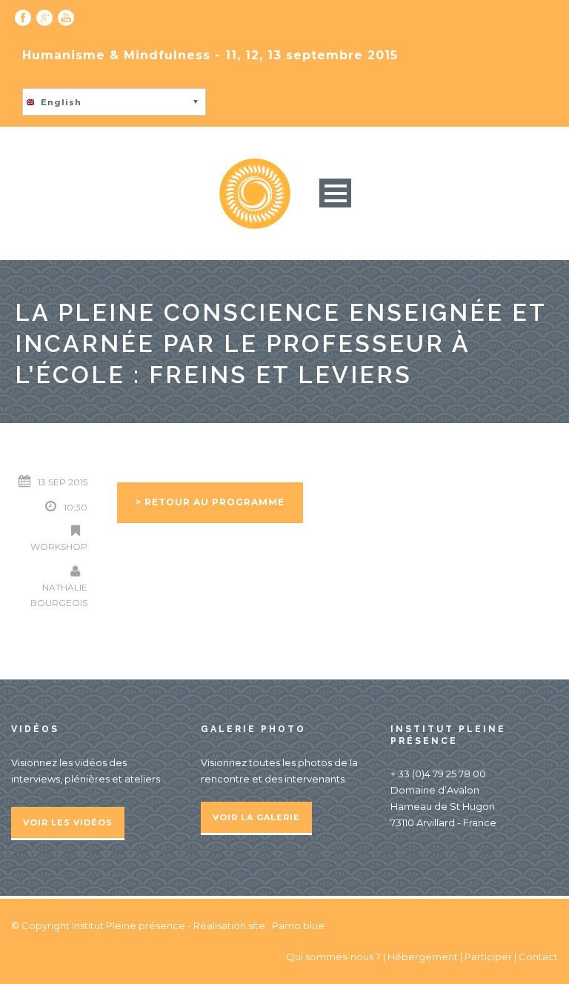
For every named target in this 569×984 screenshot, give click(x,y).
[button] (114, 102)
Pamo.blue (298, 925)
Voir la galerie (256, 817)
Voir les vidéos (68, 822)
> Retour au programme (210, 502)
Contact (538, 957)
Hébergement (422, 957)
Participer (488, 957)
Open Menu (335, 193)
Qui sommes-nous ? (334, 957)
